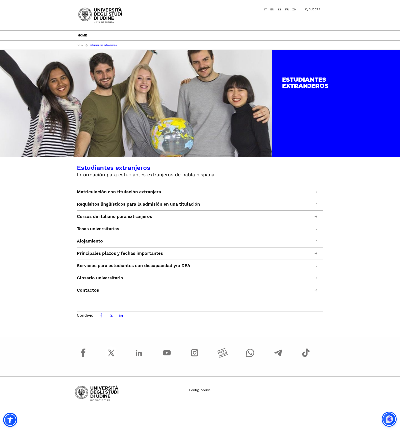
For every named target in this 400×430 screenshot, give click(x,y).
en (272, 9)
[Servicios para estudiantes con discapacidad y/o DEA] (316, 265)
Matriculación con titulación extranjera (119, 191)
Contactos (88, 290)
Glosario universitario (100, 277)
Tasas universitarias (98, 228)
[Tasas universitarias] (316, 228)
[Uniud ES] (100, 14)
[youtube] (166, 356)
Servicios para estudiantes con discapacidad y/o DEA (133, 265)
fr (287, 9)
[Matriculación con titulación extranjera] (316, 192)
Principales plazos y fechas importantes (120, 253)
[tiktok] (305, 356)
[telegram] (278, 356)
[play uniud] (222, 356)
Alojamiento (90, 241)
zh (294, 9)
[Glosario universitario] (316, 278)
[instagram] (194, 356)
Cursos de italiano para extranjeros (114, 216)
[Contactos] (316, 290)
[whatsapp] (250, 356)
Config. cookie (200, 390)
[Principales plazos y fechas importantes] (316, 253)
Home (82, 35)
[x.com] (111, 356)
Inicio (80, 45)
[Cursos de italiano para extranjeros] (316, 216)
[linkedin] (138, 356)
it (265, 9)
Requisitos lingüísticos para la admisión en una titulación (138, 204)
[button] (10, 420)
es (279, 9)
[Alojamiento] (316, 241)
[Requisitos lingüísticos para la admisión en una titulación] (316, 204)
